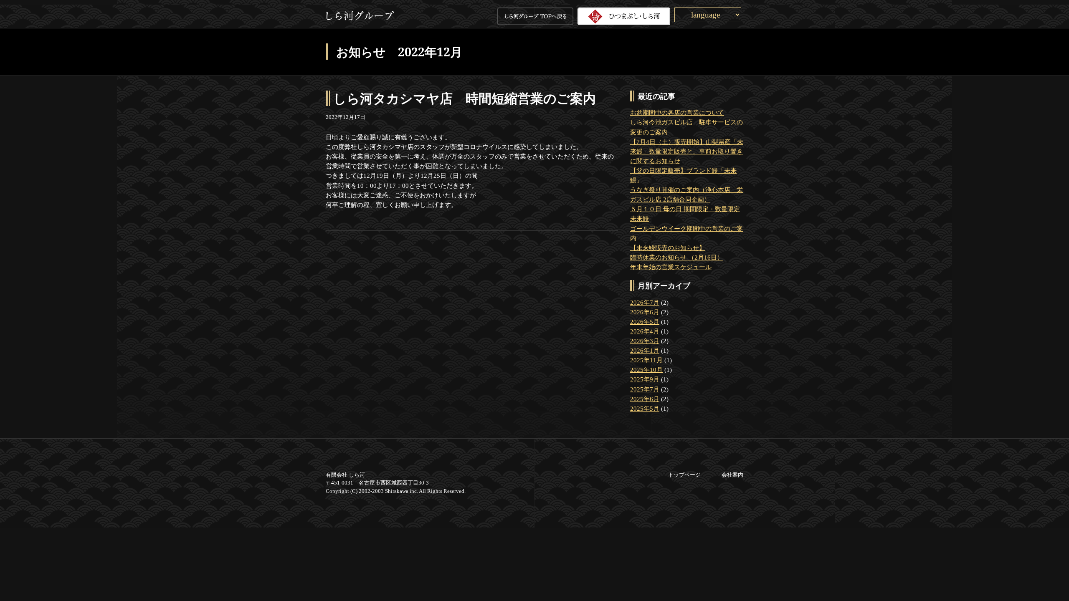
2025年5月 (644, 408)
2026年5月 (644, 321)
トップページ (684, 475)
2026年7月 (644, 302)
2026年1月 (644, 350)
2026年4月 (644, 331)
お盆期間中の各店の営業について (677, 112)
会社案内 (732, 475)
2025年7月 (644, 389)
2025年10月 (646, 369)
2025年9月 (644, 379)
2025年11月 (646, 360)
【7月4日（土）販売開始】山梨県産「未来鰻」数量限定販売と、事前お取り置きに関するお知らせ (686, 151)
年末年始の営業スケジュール (671, 266)
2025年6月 (644, 398)
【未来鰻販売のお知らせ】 (667, 247)
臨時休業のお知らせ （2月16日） (676, 257)
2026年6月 (644, 312)
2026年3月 (644, 340)
